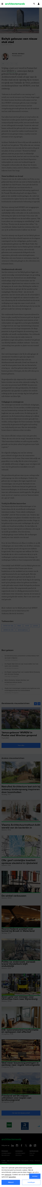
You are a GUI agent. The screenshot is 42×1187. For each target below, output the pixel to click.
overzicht (8, 1175)
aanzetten (12, 1177)
